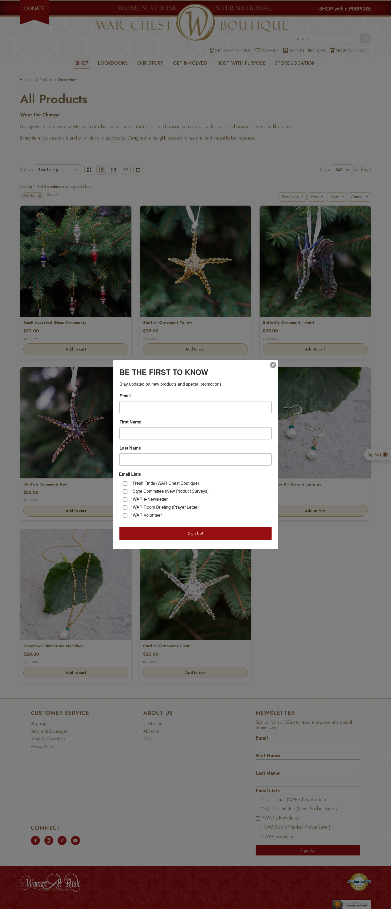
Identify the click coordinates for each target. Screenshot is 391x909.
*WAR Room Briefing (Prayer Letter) (165, 507)
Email (125, 396)
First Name (130, 422)
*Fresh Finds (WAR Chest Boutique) (165, 483)
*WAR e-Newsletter (149, 499)
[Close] (273, 365)
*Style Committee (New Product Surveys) (170, 491)
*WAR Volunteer (146, 515)
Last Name (130, 448)
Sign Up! (195, 533)
